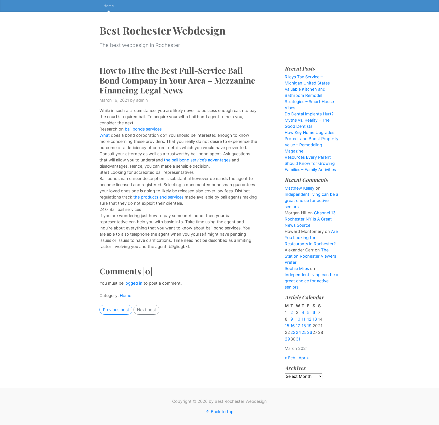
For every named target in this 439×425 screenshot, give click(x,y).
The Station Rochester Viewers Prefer (310, 256)
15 (287, 325)
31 (298, 339)
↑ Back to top (219, 411)
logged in (133, 283)
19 (309, 325)
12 (309, 319)
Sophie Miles (297, 268)
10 (298, 319)
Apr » (304, 357)
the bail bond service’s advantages (197, 160)
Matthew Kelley (299, 188)
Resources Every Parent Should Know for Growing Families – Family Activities (310, 163)
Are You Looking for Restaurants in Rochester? (311, 237)
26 (309, 332)
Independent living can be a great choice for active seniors (311, 200)
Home (109, 6)
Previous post (116, 309)
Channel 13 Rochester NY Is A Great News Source (310, 219)
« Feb (290, 357)
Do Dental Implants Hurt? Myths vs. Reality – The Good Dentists (309, 120)
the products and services (159, 197)
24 (298, 332)
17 (298, 325)
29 (287, 339)
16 (292, 325)
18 (304, 325)
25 (304, 332)
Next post (146, 309)
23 (292, 332)
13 (315, 319)
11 (303, 319)
